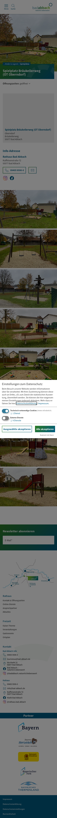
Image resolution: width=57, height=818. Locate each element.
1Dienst (15, 413)
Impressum (43, 403)
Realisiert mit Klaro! (47, 435)
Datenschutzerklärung (26, 403)
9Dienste (15, 420)
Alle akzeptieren (45, 429)
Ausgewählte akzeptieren (17, 429)
